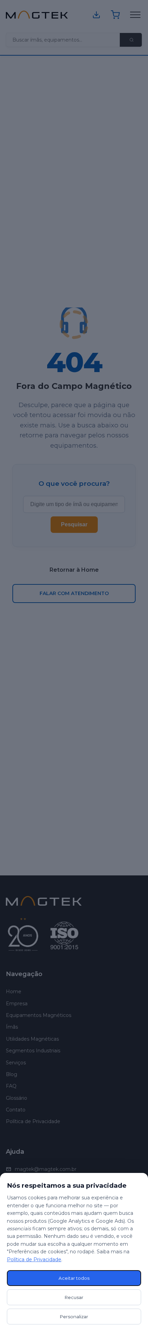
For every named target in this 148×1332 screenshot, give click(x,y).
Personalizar (74, 1316)
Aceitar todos (74, 1278)
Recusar (74, 1297)
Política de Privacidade (34, 1259)
